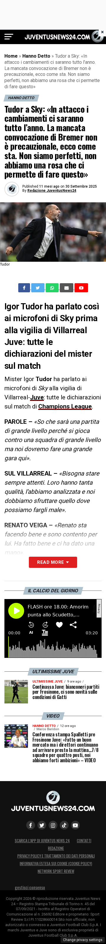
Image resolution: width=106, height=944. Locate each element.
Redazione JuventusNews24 (51, 191)
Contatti (84, 840)
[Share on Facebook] (24, 288)
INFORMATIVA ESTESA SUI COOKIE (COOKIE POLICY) (56, 863)
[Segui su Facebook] (30, 825)
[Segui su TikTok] (64, 825)
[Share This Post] (53, 288)
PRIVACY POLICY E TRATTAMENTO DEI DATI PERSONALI (56, 856)
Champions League (65, 406)
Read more (50, 562)
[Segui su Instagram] (53, 825)
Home (11, 56)
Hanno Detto (36, 56)
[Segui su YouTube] (75, 825)
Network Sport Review (56, 871)
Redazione (56, 848)
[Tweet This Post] (38, 288)
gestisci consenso (30, 887)
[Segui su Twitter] (41, 825)
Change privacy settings (82, 940)
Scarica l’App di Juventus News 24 (42, 840)
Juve (37, 397)
